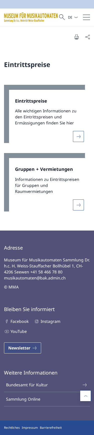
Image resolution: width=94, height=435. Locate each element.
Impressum (30, 427)
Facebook (20, 321)
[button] (85, 395)
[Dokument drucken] (76, 36)
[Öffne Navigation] (86, 17)
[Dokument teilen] (87, 36)
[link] (47, 116)
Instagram (50, 321)
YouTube (19, 331)
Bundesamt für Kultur (27, 385)
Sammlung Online (23, 399)
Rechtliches (12, 427)
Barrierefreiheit (51, 427)
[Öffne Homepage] (31, 17)
